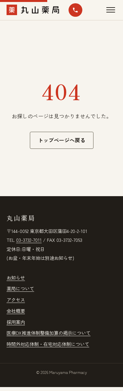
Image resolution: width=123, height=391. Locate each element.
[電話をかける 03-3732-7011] (75, 10)
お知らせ (16, 277)
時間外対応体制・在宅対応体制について (48, 343)
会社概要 (16, 310)
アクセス (16, 299)
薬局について (20, 288)
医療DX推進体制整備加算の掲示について (49, 332)
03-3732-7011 (29, 239)
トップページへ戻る (61, 140)
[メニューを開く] (110, 10)
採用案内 (16, 321)
